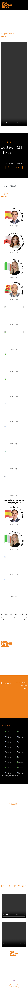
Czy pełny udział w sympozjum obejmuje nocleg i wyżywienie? (13, 854)
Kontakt (14, 977)
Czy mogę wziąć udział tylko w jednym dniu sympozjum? (13, 844)
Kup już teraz (14, 167)
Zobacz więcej (14, 226)
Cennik (14, 969)
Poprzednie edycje (14, 975)
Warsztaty (14, 972)
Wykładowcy (14, 961)
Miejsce (14, 963)
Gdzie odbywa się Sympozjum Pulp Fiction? (13, 823)
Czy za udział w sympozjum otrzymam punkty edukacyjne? (13, 833)
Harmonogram (14, 966)
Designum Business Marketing (13, 992)
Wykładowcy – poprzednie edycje (14, 615)
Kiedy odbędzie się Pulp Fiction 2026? (13, 813)
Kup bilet (14, 804)
